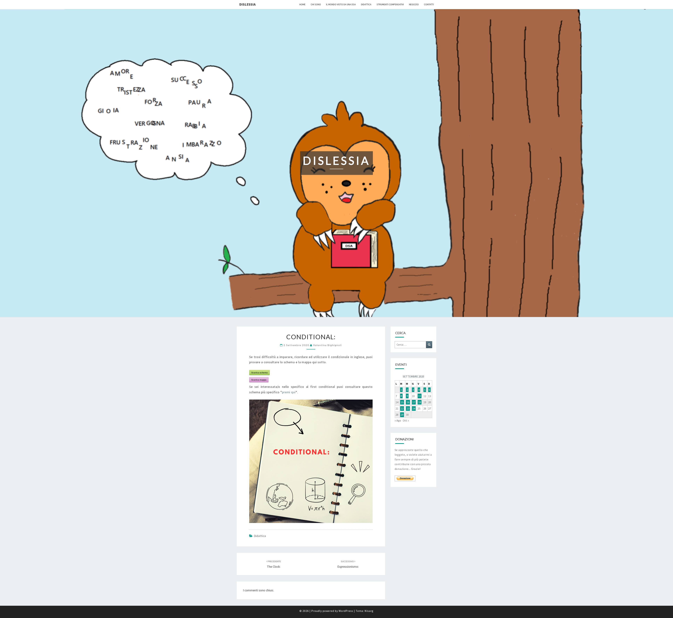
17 (413, 402)
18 (419, 402)
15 (402, 402)
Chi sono (316, 4)
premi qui (289, 392)
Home (302, 4)
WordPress (346, 611)
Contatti (429, 4)
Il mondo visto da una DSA (341, 4)
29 (402, 414)
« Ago (398, 420)
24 (413, 408)
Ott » (406, 420)
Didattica (366, 4)
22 (402, 408)
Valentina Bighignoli (327, 345)
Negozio (414, 4)
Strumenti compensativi (390, 4)
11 (419, 396)
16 (408, 402)
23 (408, 408)
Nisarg (369, 611)
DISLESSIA (247, 4)
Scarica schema (259, 372)
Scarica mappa (258, 379)
